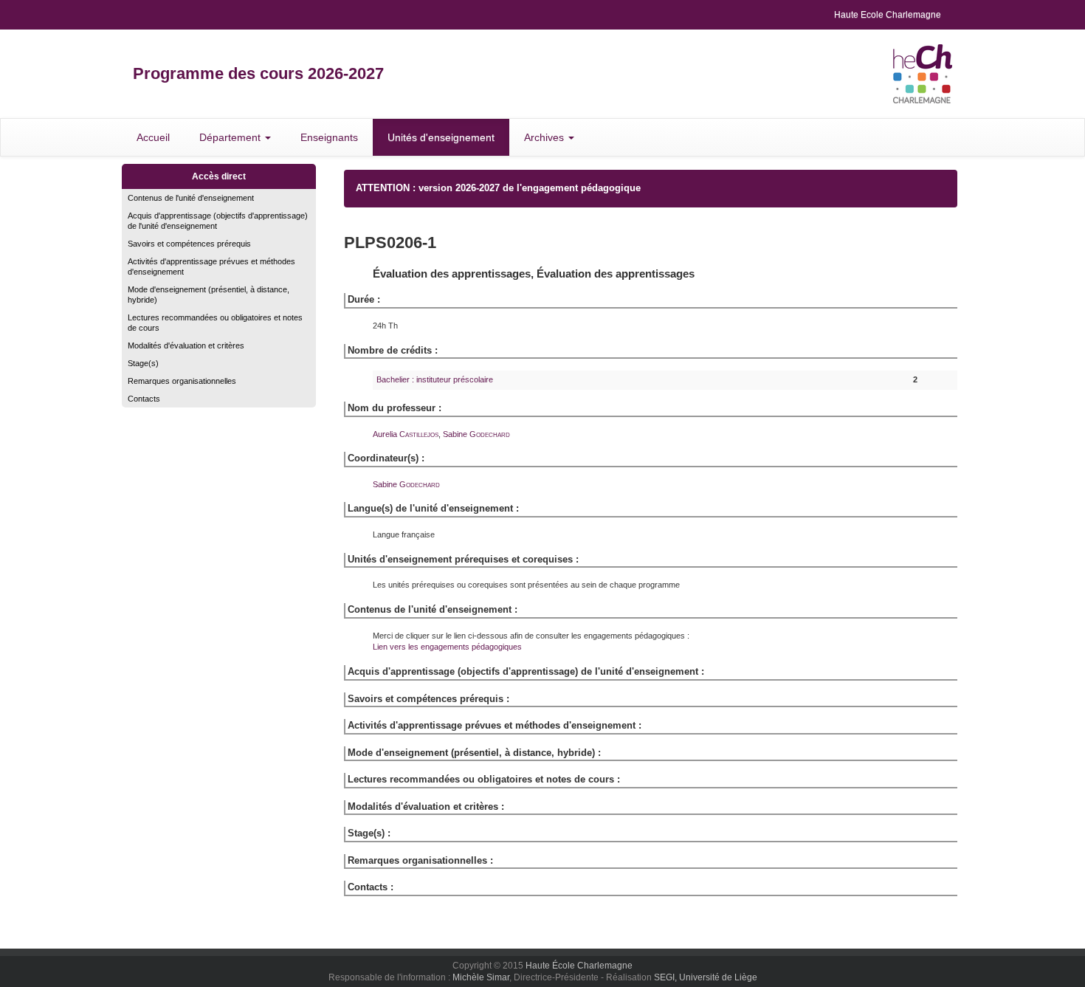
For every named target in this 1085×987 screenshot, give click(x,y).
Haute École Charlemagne (579, 965)
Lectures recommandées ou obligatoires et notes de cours (215, 322)
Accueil (153, 137)
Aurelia (405, 434)
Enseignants (329, 137)
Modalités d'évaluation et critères (186, 345)
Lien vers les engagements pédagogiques (447, 646)
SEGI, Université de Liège (705, 977)
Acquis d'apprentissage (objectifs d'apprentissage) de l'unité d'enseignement (218, 220)
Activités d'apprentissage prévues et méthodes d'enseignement (211, 266)
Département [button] (231, 137)
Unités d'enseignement (441, 137)
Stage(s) (143, 363)
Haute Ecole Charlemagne (887, 15)
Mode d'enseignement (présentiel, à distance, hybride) (208, 294)
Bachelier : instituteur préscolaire (434, 379)
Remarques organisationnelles (182, 380)
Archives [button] (545, 137)
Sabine (476, 434)
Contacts (144, 398)
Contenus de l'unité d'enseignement (191, 197)
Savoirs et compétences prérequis (189, 243)
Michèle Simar (480, 977)
